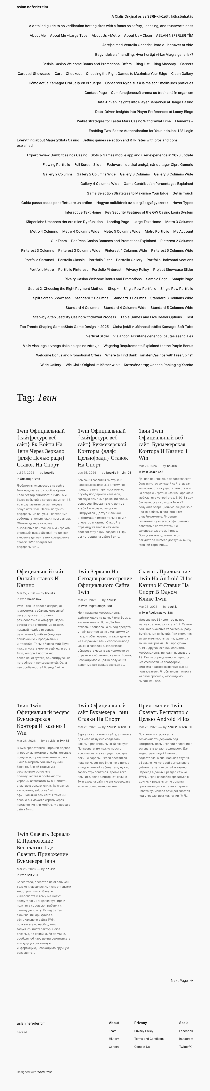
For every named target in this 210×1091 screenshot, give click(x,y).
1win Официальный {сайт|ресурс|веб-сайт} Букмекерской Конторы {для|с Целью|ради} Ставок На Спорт (103, 448)
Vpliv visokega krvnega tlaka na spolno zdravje (61, 346)
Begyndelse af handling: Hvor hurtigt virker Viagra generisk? (144, 54)
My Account (183, 231)
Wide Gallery (50, 365)
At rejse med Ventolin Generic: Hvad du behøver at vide (147, 45)
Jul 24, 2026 (25, 472)
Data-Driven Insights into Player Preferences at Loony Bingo (144, 112)
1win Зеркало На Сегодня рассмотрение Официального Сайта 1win (105, 581)
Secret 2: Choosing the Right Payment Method (66, 289)
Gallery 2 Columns (58, 174)
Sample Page (157, 279)
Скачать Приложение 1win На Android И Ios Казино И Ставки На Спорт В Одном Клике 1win (166, 585)
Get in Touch (182, 193)
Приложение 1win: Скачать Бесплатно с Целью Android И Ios (164, 712)
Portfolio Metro (42, 269)
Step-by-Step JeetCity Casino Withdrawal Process (74, 317)
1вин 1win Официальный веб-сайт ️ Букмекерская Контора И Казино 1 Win (163, 444)
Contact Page (95, 93)
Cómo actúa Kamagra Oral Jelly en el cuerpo (65, 83)
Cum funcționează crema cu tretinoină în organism (152, 93)
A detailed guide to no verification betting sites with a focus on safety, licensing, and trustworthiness (111, 26)
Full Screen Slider (88, 165)
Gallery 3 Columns (135, 174)
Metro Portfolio (157, 231)
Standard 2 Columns (91, 298)
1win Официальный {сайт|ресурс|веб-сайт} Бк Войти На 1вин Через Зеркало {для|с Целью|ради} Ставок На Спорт (41, 448)
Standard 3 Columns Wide (171, 298)
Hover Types (182, 203)
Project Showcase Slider (173, 269)
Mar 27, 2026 (148, 466)
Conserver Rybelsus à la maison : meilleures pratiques (149, 83)
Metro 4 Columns (44, 231)
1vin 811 (65, 740)
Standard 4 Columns (82, 308)
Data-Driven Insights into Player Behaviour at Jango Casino (145, 102)
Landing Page (118, 222)
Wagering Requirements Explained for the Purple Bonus (148, 346)
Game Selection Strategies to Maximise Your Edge (127, 193)
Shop (112, 289)
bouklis (49, 472)
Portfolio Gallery (129, 260)
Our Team (59, 241)
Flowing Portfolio (56, 165)
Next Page (182, 980)
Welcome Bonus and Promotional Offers (68, 355)
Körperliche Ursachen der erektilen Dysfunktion (64, 222)
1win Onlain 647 (152, 471)
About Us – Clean (138, 35)
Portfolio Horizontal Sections (170, 260)
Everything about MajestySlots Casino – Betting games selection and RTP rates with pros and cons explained (97, 143)
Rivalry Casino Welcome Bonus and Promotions (103, 279)
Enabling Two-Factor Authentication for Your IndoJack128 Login (141, 131)
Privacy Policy (137, 269)
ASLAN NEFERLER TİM (174, 35)
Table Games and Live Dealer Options (151, 317)
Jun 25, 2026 (87, 472)
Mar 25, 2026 (26, 869)
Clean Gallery (182, 74)
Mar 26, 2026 (87, 600)
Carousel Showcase (34, 74)
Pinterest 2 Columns (176, 241)
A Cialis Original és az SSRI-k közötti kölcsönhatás (152, 16)
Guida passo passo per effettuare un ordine (56, 203)
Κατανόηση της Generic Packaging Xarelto (158, 365)
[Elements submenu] (192, 121)
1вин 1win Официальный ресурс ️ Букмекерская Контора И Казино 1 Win (44, 719)
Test (189, 317)
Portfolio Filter (100, 260)
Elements (182, 121)
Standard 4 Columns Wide (125, 308)
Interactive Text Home (83, 212)
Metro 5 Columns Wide (122, 231)
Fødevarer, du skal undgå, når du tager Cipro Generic (150, 165)
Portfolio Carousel (39, 260)
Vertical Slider (97, 336)
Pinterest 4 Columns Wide (126, 250)
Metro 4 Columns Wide (80, 231)
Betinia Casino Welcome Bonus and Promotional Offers (87, 64)
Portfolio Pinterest (73, 269)
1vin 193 (125, 472)
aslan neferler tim (32, 7)
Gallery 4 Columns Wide (100, 184)
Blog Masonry (165, 64)
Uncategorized (30, 478)
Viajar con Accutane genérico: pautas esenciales (153, 336)
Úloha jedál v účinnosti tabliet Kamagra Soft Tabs (153, 327)
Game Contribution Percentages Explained (158, 184)
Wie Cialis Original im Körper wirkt (93, 365)
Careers (186, 64)
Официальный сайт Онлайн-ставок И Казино (40, 578)
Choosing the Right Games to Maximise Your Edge (126, 74)
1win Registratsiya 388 (96, 606)
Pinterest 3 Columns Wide (79, 250)
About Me (38, 35)
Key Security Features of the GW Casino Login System (149, 212)
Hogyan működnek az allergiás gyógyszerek (132, 203)
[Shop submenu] (118, 289)
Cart (58, 74)
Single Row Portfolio (139, 289)
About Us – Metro (106, 35)
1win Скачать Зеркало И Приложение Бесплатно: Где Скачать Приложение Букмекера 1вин (43, 847)
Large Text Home (147, 222)
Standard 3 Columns (129, 298)
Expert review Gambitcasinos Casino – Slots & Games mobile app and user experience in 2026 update (110, 155)
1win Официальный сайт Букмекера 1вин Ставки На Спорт (103, 712)
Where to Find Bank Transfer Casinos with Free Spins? (149, 355)
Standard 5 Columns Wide (172, 308)
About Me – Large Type (69, 35)
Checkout (74, 74)
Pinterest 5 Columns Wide (172, 250)
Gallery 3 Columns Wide (173, 174)
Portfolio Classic (71, 260)
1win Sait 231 (29, 875)
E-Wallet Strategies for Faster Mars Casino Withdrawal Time (122, 121)
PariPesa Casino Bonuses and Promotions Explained (113, 241)
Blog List (143, 64)
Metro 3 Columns (179, 222)
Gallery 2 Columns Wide (96, 174)
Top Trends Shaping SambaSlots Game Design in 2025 (64, 327)
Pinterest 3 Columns (37, 250)
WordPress (44, 1072)
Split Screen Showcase (52, 298)
